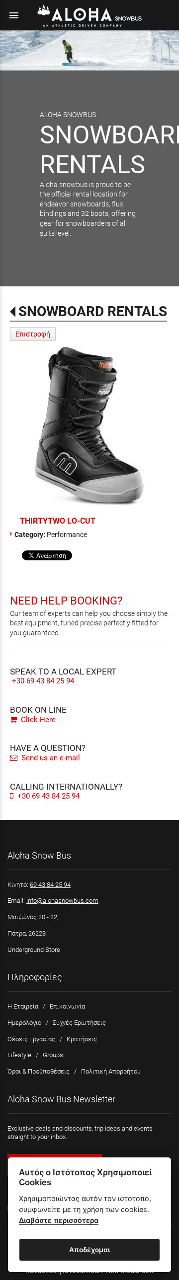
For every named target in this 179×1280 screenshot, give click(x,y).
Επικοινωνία (67, 1006)
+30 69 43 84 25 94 (43, 680)
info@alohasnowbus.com (62, 900)
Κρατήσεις (82, 1039)
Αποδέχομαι (89, 1250)
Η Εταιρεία (22, 1006)
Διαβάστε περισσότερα (58, 1220)
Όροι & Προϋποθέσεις (38, 1071)
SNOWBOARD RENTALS (92, 311)
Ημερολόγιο (24, 1022)
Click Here (37, 719)
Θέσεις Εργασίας (31, 1039)
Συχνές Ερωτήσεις (79, 1022)
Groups (53, 1055)
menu (14, 15)
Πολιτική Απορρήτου (111, 1071)
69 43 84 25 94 (50, 884)
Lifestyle (19, 1055)
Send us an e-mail (49, 757)
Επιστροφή (32, 334)
